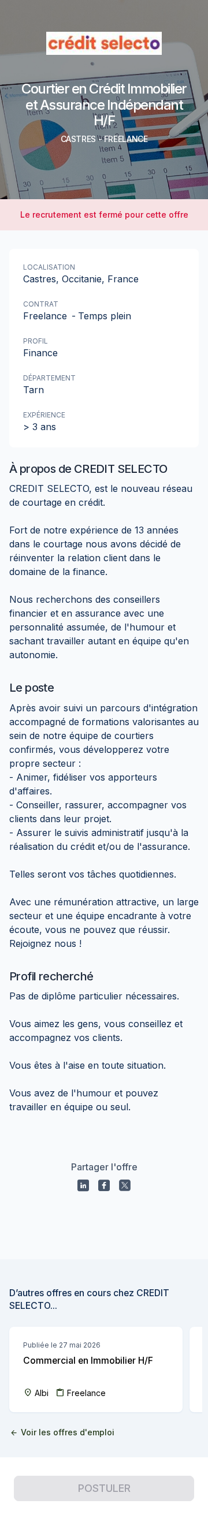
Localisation (49, 267)
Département (49, 378)
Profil (35, 341)
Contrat (40, 304)
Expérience (44, 415)
